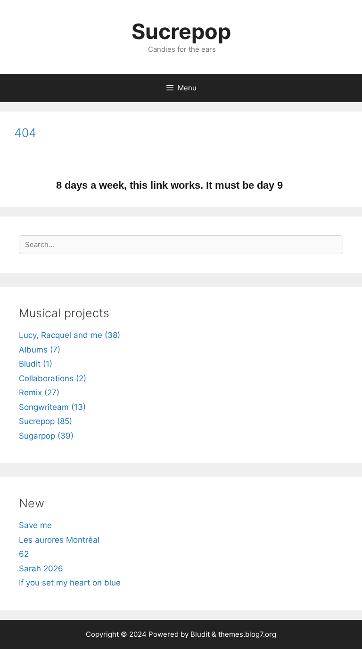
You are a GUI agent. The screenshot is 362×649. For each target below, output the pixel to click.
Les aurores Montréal (59, 540)
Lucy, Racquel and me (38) (69, 335)
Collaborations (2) (52, 378)
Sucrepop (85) (45, 421)
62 (24, 554)
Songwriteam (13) (52, 407)
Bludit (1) (35, 364)
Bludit (200, 634)
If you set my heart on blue (70, 582)
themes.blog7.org (247, 634)
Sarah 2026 (41, 568)
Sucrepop (181, 31)
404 (25, 133)
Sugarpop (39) (46, 436)
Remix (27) (39, 392)
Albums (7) (39, 349)
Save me (35, 525)
